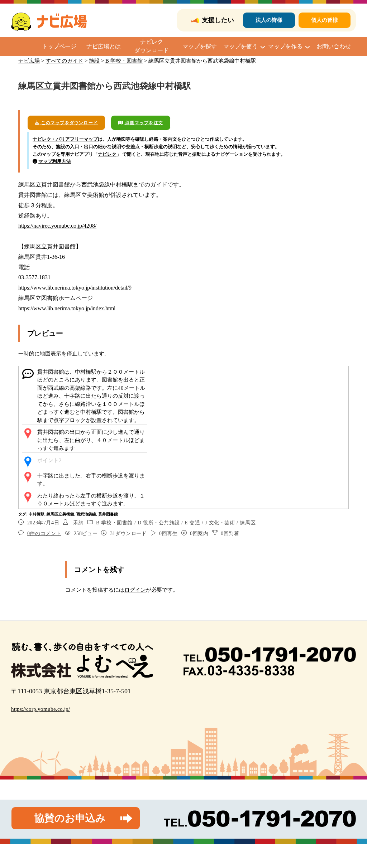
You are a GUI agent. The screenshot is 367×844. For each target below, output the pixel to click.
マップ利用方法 (54, 161)
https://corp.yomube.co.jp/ (40, 709)
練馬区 (248, 522)
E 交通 (192, 522)
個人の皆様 (324, 20)
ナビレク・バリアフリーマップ (65, 139)
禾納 (78, 522)
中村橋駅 (36, 514)
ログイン (135, 590)
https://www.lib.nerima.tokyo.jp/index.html (66, 308)
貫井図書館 (108, 514)
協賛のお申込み (70, 818)
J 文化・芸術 (220, 522)
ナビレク (107, 154)
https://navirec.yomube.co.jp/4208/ (57, 226)
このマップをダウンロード (68, 122)
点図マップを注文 (143, 122)
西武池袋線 (86, 514)
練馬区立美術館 (60, 514)
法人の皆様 (269, 20)
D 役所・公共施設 (159, 522)
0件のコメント (44, 533)
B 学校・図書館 (114, 522)
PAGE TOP (352, 813)
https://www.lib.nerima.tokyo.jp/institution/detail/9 (75, 288)
